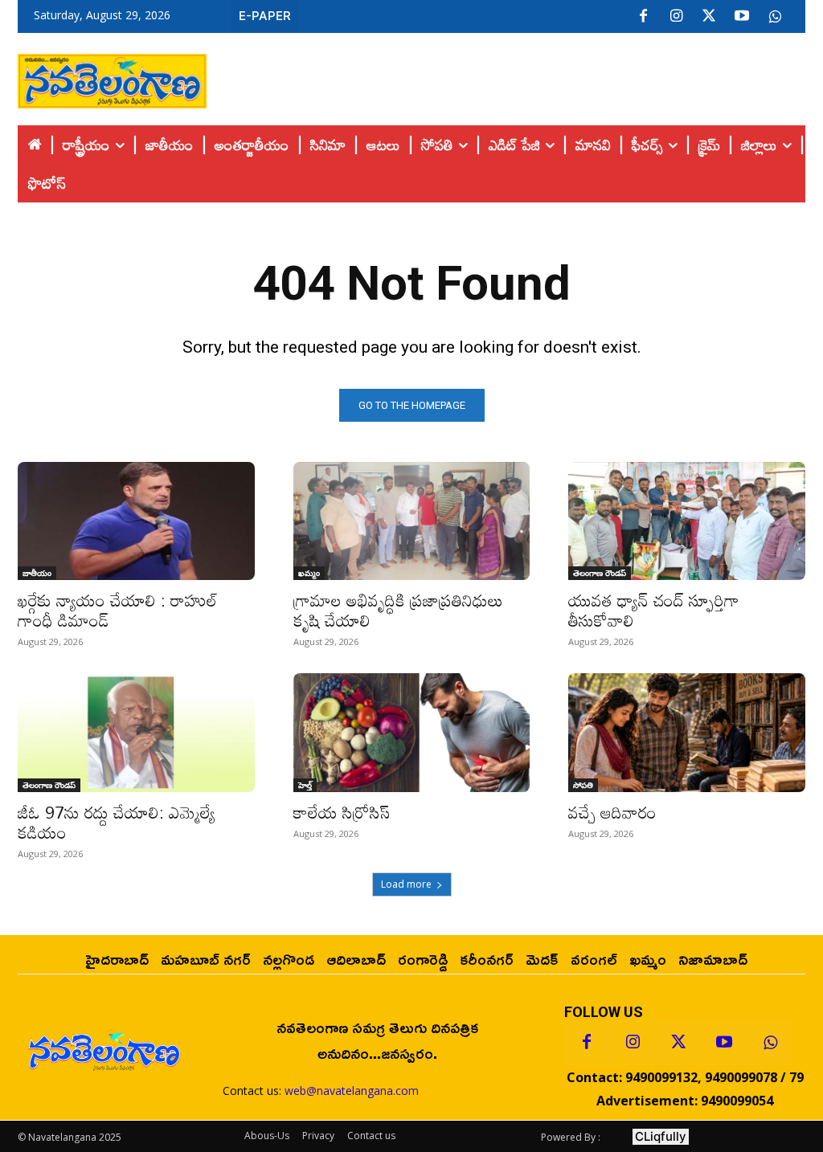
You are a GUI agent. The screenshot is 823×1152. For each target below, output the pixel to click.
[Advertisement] (506, 77)
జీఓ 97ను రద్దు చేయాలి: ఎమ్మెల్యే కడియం (116, 822)
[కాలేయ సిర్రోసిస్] (411, 732)
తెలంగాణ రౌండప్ (599, 572)
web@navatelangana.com (352, 1090)
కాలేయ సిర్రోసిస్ (341, 812)
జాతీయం (37, 572)
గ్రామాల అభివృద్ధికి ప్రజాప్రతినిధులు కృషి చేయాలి (398, 610)
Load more (406, 884)
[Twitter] (708, 16)
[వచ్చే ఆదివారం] (686, 732)
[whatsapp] (774, 16)
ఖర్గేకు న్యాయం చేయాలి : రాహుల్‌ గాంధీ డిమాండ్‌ (118, 610)
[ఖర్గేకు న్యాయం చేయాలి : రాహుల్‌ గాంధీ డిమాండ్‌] (136, 521)
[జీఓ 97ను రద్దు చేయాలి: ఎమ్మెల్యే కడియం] (136, 732)
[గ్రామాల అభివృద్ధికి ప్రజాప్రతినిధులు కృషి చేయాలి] (411, 521)
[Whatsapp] (769, 1042)
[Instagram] (675, 16)
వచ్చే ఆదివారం (612, 812)
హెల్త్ (305, 784)
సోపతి (583, 784)
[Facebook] (643, 16)
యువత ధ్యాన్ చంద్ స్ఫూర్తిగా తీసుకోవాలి (653, 610)
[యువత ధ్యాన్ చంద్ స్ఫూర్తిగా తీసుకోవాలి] (686, 521)
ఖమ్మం (309, 572)
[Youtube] (741, 16)
